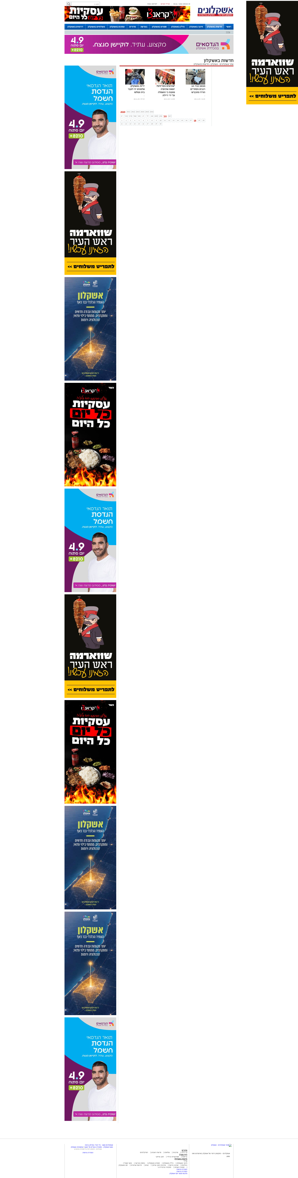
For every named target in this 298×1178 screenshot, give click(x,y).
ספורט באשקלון (159, 26)
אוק (160, 116)
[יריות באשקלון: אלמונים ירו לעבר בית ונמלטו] (135, 84)
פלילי (228, 32)
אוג (152, 116)
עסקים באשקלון (117, 26)
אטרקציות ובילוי (173, 1157)
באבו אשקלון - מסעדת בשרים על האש (99, 1147)
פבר (126, 116)
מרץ (130, 116)
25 (139, 124)
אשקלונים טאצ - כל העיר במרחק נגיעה (99, 1145)
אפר (134, 116)
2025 (147, 112)
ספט (156, 116)
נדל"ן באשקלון (178, 26)
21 (122, 124)
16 (186, 120)
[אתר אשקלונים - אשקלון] (221, 1145)
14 (178, 120)
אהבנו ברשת (173, 1165)
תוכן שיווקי (160, 1157)
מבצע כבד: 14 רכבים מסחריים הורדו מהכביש (197, 89)
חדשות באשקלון (214, 26)
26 (143, 124)
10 (160, 120)
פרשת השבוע (156, 1152)
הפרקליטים (144, 1152)
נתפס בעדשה (140, 1163)
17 (191, 120)
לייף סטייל (183, 1154)
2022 (133, 112)
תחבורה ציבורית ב (164, 1167)
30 (160, 124)
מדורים (132, 26)
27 (147, 124)
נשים (147, 1165)
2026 (151, 112)
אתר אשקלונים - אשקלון (222, 64)
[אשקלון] (215, 16)
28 (152, 124)
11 (165, 120)
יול (148, 116)
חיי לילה (184, 1152)
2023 (138, 112)
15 (182, 120)
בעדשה (144, 26)
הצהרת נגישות (182, 1169)
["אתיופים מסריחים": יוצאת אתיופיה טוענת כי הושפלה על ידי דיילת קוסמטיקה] (165, 84)
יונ (143, 116)
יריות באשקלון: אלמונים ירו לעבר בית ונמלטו (136, 89)
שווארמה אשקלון (77, 1147)
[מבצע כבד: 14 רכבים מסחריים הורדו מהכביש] (195, 84)
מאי (139, 116)
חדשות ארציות (136, 1165)
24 (135, 124)
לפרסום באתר (152, 4)
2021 (128, 112)
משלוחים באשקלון (96, 26)
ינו (122, 116)
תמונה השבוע (180, 1167)
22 (126, 124)
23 (130, 124)
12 (169, 120)
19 (199, 120)
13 (173, 120)
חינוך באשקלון (196, 26)
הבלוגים (184, 1165)
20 (203, 120)
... (204, 95)
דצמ (169, 116)
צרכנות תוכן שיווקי (159, 1165)
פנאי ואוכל (128, 1163)
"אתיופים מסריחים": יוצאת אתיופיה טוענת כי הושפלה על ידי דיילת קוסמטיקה (165, 92)
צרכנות (175, 1152)
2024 (142, 112)
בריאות (184, 1157)
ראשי (228, 26)
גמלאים (167, 1152)
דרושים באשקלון (75, 26)
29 (156, 124)
